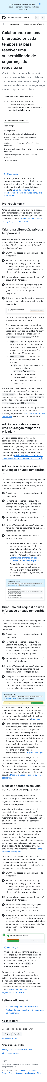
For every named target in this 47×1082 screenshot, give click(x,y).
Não (18, 1034)
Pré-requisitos (12, 203)
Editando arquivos (30, 560)
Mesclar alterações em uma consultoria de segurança (21, 787)
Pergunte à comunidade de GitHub (18, 1049)
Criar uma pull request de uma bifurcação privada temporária (23, 608)
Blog (39, 1073)
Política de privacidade (9, 1038)
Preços (11, 1073)
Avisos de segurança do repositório (22, 1006)
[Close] (40, 4)
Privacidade (32, 1070)
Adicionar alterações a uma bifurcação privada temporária (23, 468)
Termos (23, 1070)
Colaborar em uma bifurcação (33, 24)
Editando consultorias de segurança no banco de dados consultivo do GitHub (23, 193)
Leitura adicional (13, 1000)
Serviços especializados (25, 1073)
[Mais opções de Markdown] (27, 121)
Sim (8, 1034)
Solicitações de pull (34, 752)
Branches (35, 719)
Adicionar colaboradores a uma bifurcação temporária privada (21, 428)
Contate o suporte (11, 1053)
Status (4, 1073)
